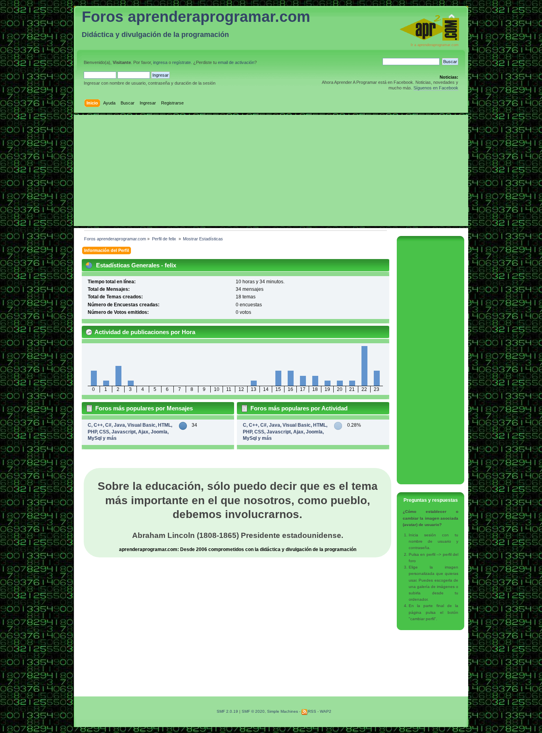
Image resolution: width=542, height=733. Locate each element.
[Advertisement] (271, 170)
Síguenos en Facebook (435, 87)
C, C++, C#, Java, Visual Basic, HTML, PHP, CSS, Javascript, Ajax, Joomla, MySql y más (130, 431)
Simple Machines (282, 711)
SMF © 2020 (253, 711)
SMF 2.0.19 (227, 711)
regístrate (181, 62)
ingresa (160, 62)
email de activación (236, 62)
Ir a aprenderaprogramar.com (435, 45)
